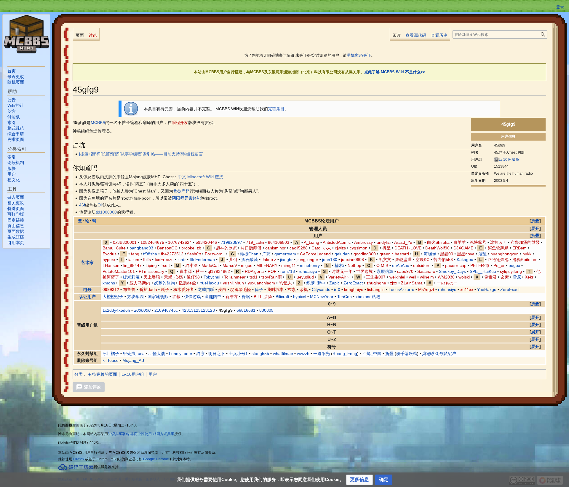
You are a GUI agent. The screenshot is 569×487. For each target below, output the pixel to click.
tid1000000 (106, 212)
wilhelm (427, 277)
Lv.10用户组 (133, 374)
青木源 (185, 271)
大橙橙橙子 (113, 296)
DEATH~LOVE (407, 248)
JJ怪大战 (156, 353)
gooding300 (365, 254)
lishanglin (376, 289)
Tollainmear (235, 277)
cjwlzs (340, 248)
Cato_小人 (321, 248)
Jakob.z (269, 259)
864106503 (278, 242)
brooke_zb (191, 248)
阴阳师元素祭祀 (186, 198)
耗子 (165, 289)
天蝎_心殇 (173, 277)
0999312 (111, 289)
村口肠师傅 (251, 248)
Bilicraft (282, 296)
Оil (100, 205)
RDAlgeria (254, 271)
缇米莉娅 (131, 277)
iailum (133, 259)
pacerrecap (455, 265)
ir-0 (337, 289)
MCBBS (98, 122)
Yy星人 (285, 283)
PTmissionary (151, 271)
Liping (151, 265)
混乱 (482, 254)
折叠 (389, 353)
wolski (464, 277)
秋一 (200, 271)
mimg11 (288, 265)
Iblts (147, 259)
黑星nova (465, 254)
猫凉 (200, 353)
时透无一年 (342, 271)
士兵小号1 (238, 353)
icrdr (182, 259)
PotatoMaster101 (119, 271)
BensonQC (167, 248)
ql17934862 (219, 271)
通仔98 (193, 277)
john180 (329, 259)
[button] (535, 220)
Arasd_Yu (403, 242)
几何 (233, 259)
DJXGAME (463, 248)
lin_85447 (132, 265)
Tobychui (212, 277)
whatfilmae (283, 353)
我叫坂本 (275, 289)
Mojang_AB (133, 360)
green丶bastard (394, 254)
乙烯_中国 (371, 353)
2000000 (142, 310)
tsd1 (254, 277)
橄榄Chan (249, 254)
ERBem (519, 248)
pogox (514, 265)
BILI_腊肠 (263, 296)
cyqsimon (358, 248)
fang (135, 254)
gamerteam (285, 254)
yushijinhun (233, 283)
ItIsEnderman (202, 259)
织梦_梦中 (315, 283)
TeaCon (344, 296)
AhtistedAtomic (337, 242)
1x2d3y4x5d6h (116, 310)
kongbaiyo (353, 289)
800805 (266, 310)
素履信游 (385, 271)
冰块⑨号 (478, 242)
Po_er (499, 265)
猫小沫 (191, 265)
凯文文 (385, 259)
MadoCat (210, 265)
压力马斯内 (140, 283)
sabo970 (405, 271)
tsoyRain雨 (271, 277)
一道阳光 (321, 353)
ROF (272, 271)
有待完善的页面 (102, 374)
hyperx (109, 259)
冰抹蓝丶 (498, 242)
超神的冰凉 (226, 248)
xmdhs (109, 283)
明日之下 (216, 353)
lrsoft (165, 265)
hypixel (299, 296)
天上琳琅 (151, 277)
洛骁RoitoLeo (525, 259)
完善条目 (276, 108)
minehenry (310, 265)
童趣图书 (213, 296)
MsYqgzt (426, 289)
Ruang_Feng (345, 353)
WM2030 (446, 277)
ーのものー (447, 283)
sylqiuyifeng (511, 271)
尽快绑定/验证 (359, 55)
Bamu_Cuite (114, 248)
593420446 (206, 242)
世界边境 (364, 271)
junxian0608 (352, 259)
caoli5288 (299, 248)
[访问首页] (26, 34)
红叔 (176, 296)
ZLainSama (412, 283)
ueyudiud (305, 277)
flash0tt (194, 254)
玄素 (505, 277)
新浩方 (231, 296)
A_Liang (311, 242)
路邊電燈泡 (498, 259)
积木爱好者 (183, 289)
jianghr (286, 259)
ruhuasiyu (308, 271)
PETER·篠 (480, 265)
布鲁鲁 (129, 289)
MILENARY (266, 265)
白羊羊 (459, 242)
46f (82, 205)
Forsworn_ (215, 254)
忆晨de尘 (187, 283)
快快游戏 (192, 296)
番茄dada (148, 289)
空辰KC (422, 259)
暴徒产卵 (181, 191)
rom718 (287, 271)
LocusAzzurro (401, 289)
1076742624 (180, 242)
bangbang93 (141, 248)
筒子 (259, 289)
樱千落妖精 (406, 353)
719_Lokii (255, 242)
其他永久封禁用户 (438, 353)
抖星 (386, 248)
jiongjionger (307, 259)
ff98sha (150, 254)
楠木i (339, 265)
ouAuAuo (400, 265)
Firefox (78, 459)
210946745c (166, 310)
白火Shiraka (438, 242)
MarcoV (230, 265)
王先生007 (376, 277)
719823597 (231, 242)
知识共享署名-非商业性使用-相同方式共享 (141, 434)
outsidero (422, 265)
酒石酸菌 (249, 259)
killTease (111, 360)
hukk (526, 254)
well (412, 277)
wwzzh (303, 353)
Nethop (354, 265)
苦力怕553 (443, 259)
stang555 (260, 353)
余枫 (304, 289)
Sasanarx (426, 271)
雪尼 (517, 277)
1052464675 (152, 242)
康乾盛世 (403, 259)
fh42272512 (172, 254)
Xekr (529, 277)
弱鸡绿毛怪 (240, 289)
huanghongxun (504, 254)
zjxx (393, 283)
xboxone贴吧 (368, 296)
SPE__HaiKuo (483, 271)
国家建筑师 (158, 296)
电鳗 (87, 289)
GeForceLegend (315, 254)
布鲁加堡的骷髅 (525, 242)
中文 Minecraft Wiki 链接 (200, 176)
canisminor (275, 248)
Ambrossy (363, 242)
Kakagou (465, 259)
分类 (78, 374)
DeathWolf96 (437, 248)
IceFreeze (164, 259)
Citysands (321, 289)
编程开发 (180, 122)
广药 (266, 254)
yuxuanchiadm (261, 283)
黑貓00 (446, 254)
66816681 (245, 310)
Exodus (109, 254)
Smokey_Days (452, 271)
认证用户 (87, 296)
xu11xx (466, 289)
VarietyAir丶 (339, 277)
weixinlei (397, 277)
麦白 (222, 289)
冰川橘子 (111, 353)
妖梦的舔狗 (164, 283)
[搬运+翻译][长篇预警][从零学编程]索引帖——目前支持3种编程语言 (141, 154)
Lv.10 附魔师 (509, 159)
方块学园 (135, 296)
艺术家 (87, 262)
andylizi (384, 242)
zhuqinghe (376, 283)
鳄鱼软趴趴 (498, 248)
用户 (152, 374)
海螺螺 (430, 254)
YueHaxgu (209, 283)
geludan (342, 254)
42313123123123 (198, 310)
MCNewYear (321, 296)
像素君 (490, 277)
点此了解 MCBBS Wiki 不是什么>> (394, 72)
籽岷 (246, 296)
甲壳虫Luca (134, 353)
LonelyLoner (180, 353)
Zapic (334, 283)
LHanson (111, 265)
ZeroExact (353, 283)
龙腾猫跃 (206, 289)
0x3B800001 (125, 242)
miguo (246, 265)
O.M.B (382, 265)
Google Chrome (156, 459)
